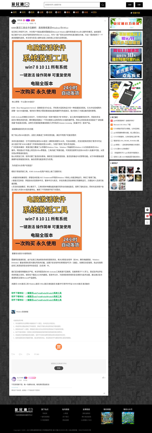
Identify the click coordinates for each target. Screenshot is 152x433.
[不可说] (122, 178)
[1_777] (130, 178)
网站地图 (66, 420)
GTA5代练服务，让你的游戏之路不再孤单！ (126, 137)
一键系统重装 (45, 417)
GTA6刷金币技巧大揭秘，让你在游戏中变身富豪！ (126, 129)
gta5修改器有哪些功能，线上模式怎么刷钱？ (126, 133)
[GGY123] (130, 170)
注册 (139, 5)
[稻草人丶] (138, 178)
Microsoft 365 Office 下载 (121, 125)
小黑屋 (65, 413)
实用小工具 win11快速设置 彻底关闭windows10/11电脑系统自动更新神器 (126, 157)
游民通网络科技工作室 (38, 430)
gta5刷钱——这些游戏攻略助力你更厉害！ (126, 145)
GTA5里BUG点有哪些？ (120, 149)
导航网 (45, 413)
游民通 (24, 5)
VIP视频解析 (44, 420)
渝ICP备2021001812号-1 (61, 430)
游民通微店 (86, 413)
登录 (129, 5)
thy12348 (20, 378)
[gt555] (122, 170)
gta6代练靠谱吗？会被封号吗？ (123, 120)
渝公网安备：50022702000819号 (80, 430)
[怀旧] (114, 186)
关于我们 (66, 417)
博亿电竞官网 (86, 417)
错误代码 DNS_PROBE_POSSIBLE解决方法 (126, 141)
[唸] (138, 170)
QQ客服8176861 (86, 420)
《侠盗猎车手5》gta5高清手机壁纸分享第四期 (126, 153)
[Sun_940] (114, 170)
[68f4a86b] (122, 186)
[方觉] (114, 178)
